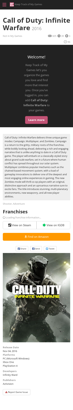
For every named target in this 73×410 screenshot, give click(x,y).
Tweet (51, 248)
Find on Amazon (38, 236)
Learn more (36, 120)
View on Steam (21, 225)
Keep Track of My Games (28, 4)
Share (23, 248)
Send (37, 248)
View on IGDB (55, 225)
